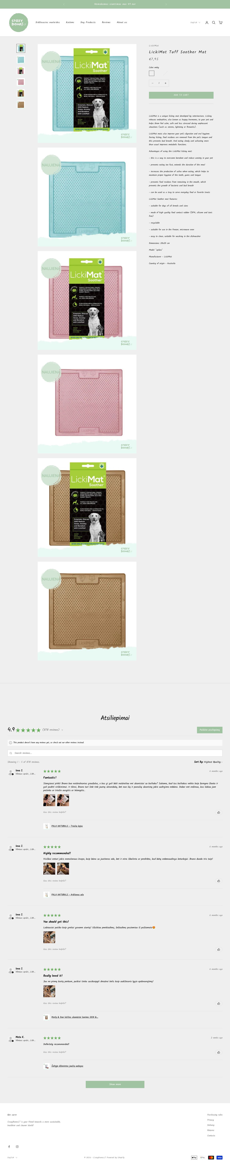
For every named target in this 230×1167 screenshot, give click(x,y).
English (194, 22)
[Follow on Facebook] (9, 1146)
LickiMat (154, 46)
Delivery (210, 1125)
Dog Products (88, 22)
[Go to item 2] (20, 59)
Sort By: (198, 762)
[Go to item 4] (20, 82)
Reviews (106, 22)
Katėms (70, 22)
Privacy (210, 1120)
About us (122, 22)
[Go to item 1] (20, 48)
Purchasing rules (214, 1115)
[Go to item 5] (20, 93)
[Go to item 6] (20, 104)
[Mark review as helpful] (218, 812)
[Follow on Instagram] (17, 1146)
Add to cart (181, 95)
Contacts (211, 1135)
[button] (62, 730)
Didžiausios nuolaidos (48, 22)
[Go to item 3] (20, 71)
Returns (210, 1130)
